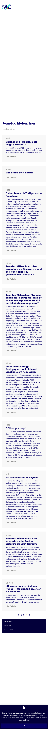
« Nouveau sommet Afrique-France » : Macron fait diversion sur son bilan (23, 589)
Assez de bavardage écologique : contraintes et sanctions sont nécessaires (21, 369)
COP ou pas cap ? (16, 428)
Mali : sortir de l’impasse (19, 173)
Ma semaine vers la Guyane (22, 478)
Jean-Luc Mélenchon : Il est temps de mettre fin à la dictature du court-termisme (22, 541)
